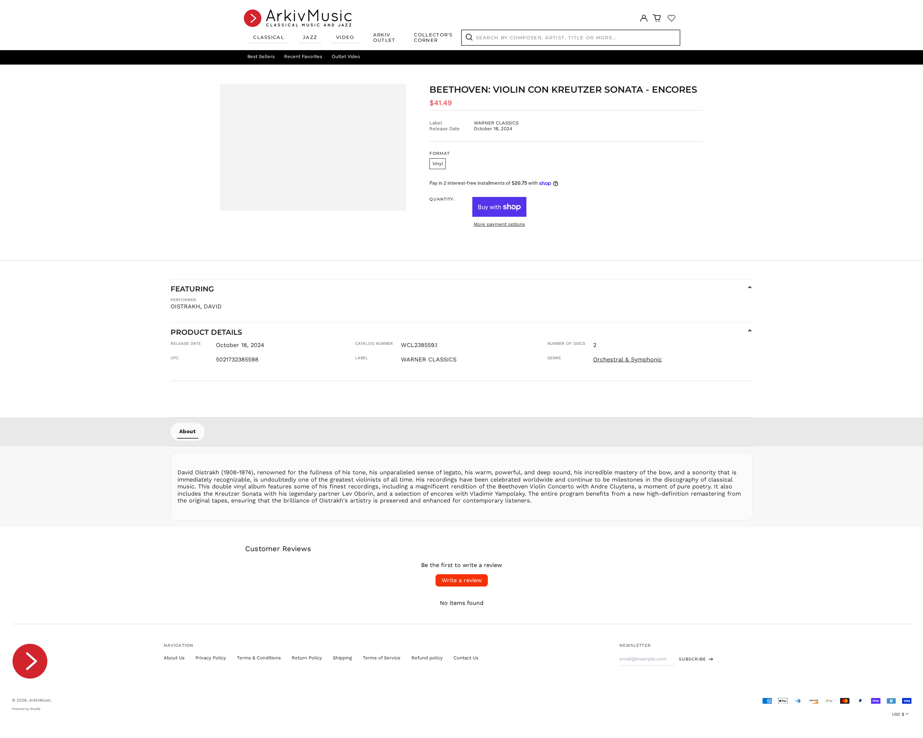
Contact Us (466, 657)
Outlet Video (346, 56)
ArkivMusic (40, 700)
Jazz (310, 37)
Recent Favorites (303, 56)
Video (345, 37)
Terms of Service (382, 657)
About (187, 431)
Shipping (342, 657)
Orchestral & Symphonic (627, 359)
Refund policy (427, 657)
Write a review (462, 580)
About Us (174, 657)
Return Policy (307, 657)
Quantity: (442, 199)
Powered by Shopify (26, 709)
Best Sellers (261, 56)
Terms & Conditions (259, 657)
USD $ (898, 714)
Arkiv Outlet (384, 37)
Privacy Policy (210, 657)
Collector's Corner (433, 37)
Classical (268, 37)
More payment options (499, 224)
